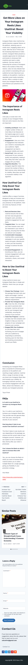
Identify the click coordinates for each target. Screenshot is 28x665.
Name (5, 593)
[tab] (10, 549)
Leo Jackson (11, 36)
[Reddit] (15, 652)
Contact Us (6, 646)
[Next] (23, 531)
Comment (6, 571)
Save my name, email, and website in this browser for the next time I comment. (14, 614)
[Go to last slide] (4, 531)
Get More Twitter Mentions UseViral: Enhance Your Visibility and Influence (21, 493)
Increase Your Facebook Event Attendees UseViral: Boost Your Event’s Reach (7, 493)
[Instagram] (9, 652)
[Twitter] (6, 652)
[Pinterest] (12, 652)
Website (5, 608)
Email (5, 601)
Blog (14, 14)
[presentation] (14, 522)
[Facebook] (3, 652)
